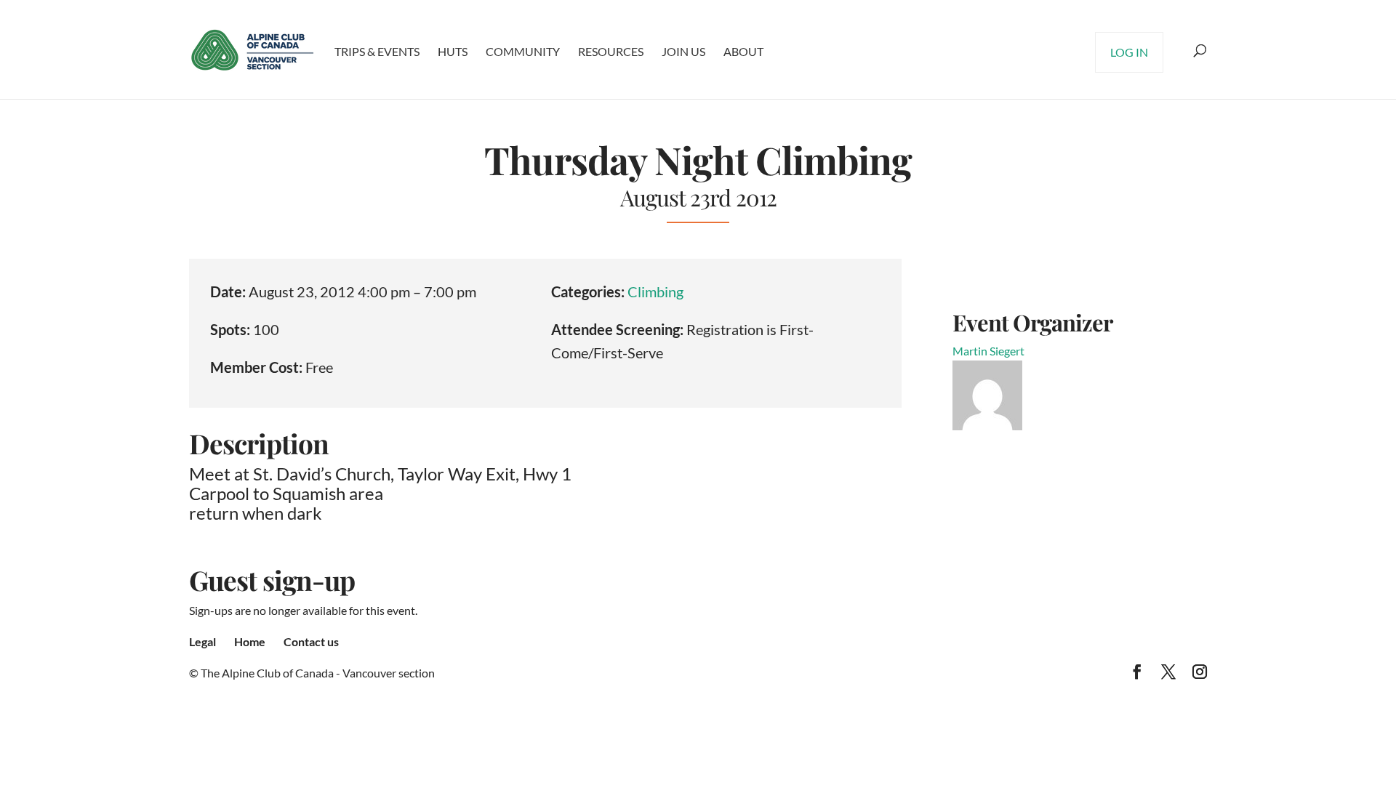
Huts (453, 51)
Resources (610, 51)
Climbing (655, 291)
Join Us (683, 51)
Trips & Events (377, 51)
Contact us (311, 641)
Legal (202, 641)
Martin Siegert (988, 351)
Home (249, 641)
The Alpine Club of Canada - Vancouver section (318, 673)
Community (523, 51)
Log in (1129, 52)
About (743, 51)
